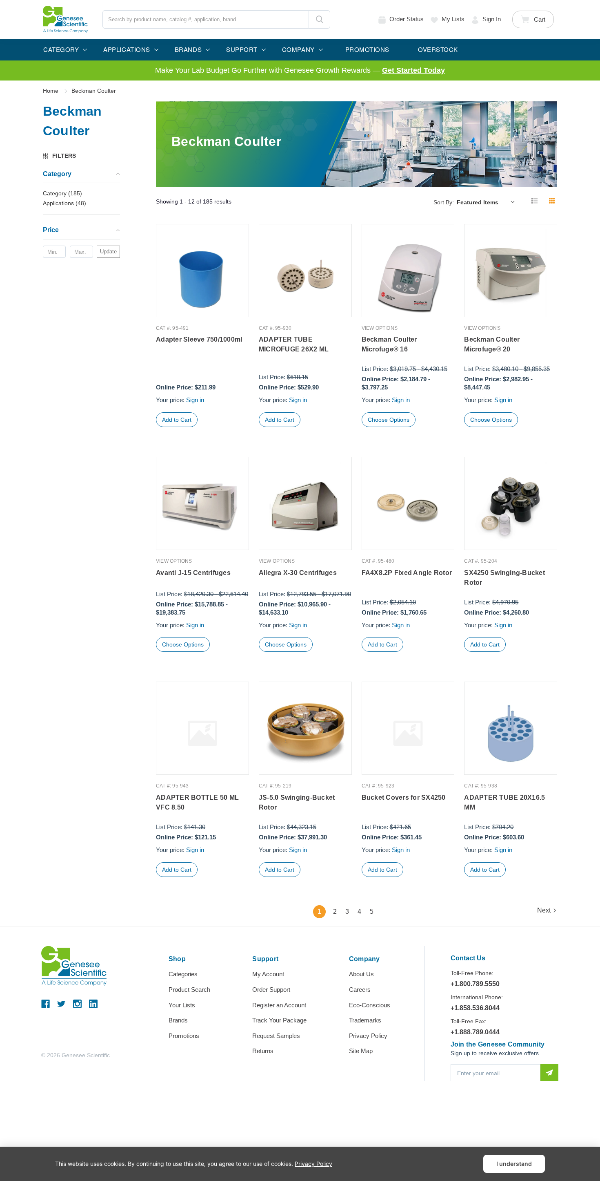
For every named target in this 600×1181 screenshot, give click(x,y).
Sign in (491, 19)
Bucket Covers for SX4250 (404, 797)
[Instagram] (77, 1004)
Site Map (361, 1050)
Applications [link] (64, 203)
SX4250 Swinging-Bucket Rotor (504, 577)
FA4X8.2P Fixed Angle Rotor (407, 572)
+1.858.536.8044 (475, 1007)
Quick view (202, 300)
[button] (63, 156)
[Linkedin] (93, 1004)
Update (108, 251)
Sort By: (443, 202)
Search (319, 19)
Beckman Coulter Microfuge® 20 (492, 344)
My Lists (453, 19)
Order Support (271, 989)
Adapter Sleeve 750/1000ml (199, 339)
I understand (514, 1163)
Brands (178, 1020)
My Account (268, 974)
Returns (262, 1050)
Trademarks (365, 1020)
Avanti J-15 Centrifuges (193, 572)
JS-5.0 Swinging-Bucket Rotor (297, 802)
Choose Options (388, 419)
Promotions (184, 1035)
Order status (406, 19)
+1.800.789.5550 (475, 983)
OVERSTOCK (438, 49)
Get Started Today (413, 70)
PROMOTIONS (367, 49)
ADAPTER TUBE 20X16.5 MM (504, 802)
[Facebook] (45, 1004)
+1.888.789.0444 (475, 1032)
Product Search (189, 989)
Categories (183, 974)
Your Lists (182, 1005)
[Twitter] (61, 1004)
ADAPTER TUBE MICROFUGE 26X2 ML (294, 344)
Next (544, 910)
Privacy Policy (368, 1035)
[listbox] (487, 201)
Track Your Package (279, 1020)
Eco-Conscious (369, 1005)
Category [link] (62, 193)
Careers (360, 989)
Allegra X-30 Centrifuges (298, 572)
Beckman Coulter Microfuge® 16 (389, 344)
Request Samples (276, 1035)
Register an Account (279, 1005)
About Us (361, 974)
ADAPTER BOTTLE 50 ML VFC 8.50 (197, 802)
